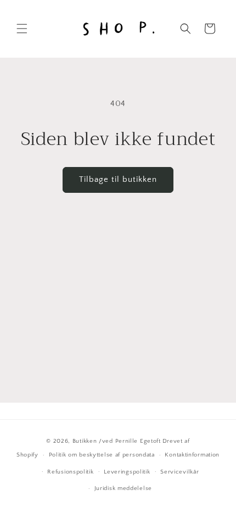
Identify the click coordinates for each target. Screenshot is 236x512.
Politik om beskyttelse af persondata (102, 455)
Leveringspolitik (127, 472)
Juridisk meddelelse (123, 488)
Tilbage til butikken (118, 179)
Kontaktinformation (192, 455)
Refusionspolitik (70, 472)
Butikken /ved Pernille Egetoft (116, 441)
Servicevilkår (179, 472)
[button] (22, 28)
